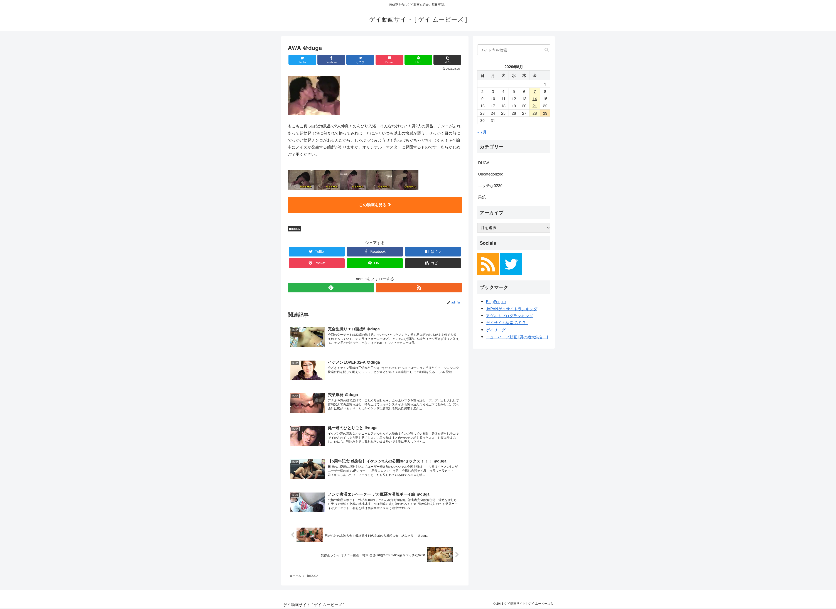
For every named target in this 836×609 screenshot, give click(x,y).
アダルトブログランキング (509, 315)
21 (535, 105)
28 (535, 113)
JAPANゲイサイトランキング (511, 308)
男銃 (482, 196)
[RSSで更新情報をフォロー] (419, 287)
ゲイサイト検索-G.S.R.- (507, 322)
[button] (546, 49)
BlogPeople (496, 301)
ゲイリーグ (496, 329)
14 (535, 98)
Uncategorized (490, 174)
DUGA (296, 229)
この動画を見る (372, 204)
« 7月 (482, 132)
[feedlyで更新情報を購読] (331, 287)
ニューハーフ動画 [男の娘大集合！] (517, 336)
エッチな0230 (490, 185)
